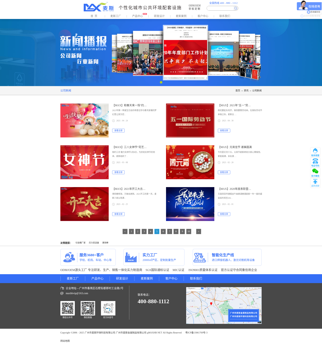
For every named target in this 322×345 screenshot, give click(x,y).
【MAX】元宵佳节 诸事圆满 (235, 147)
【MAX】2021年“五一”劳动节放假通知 (241, 105)
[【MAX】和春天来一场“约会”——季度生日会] (84, 105)
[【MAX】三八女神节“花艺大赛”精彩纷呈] (84, 147)
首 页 (94, 16)
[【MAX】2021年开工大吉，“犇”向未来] (84, 189)
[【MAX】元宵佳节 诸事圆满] (190, 147)
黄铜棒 (105, 243)
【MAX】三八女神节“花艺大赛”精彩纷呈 (136, 147)
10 (188, 231)
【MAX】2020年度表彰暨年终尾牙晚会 (241, 188)
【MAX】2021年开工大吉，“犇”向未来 (135, 188)
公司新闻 (257, 90)
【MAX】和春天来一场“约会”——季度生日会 (139, 105)
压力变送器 (94, 243)
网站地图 (65, 341)
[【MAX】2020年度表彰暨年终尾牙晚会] (190, 189)
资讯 (246, 90)
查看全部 (118, 130)
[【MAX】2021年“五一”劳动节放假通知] (190, 105)
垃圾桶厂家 (80, 243)
